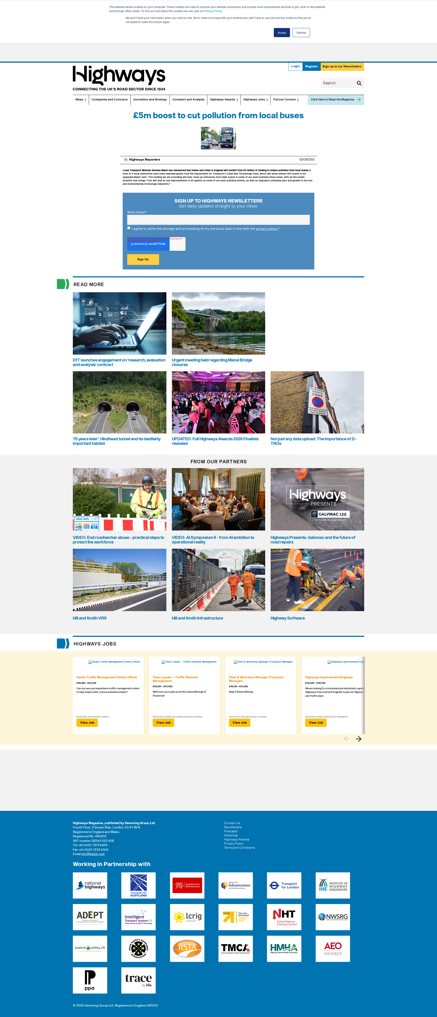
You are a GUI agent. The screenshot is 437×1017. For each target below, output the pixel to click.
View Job (87, 722)
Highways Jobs (254, 100)
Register (311, 66)
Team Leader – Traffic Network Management (175, 679)
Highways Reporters (144, 159)
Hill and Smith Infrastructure (197, 618)
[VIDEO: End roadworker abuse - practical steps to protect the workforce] (119, 499)
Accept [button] (282, 32)
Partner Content (284, 100)
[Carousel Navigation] (354, 738)
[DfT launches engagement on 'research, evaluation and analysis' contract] (119, 323)
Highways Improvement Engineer (329, 677)
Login (295, 66)
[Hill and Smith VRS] (119, 580)
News (79, 100)
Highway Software (288, 618)
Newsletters (232, 827)
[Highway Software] (317, 580)
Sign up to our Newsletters (342, 66)
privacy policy (267, 228)
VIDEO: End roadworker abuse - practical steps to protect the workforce (118, 540)
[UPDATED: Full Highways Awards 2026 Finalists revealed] (218, 402)
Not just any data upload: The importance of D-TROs (314, 441)
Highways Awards (222, 100)
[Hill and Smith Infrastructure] (218, 580)
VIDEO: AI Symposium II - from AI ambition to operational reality (213, 540)
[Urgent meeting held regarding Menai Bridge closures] (218, 323)
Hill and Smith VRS (90, 618)
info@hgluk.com (93, 854)
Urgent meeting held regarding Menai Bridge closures (212, 362)
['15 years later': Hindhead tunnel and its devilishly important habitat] (119, 402)
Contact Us (232, 823)
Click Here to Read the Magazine (332, 99)
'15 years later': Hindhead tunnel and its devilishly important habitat (117, 441)
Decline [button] (301, 32)
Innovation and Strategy (150, 100)
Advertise (231, 835)
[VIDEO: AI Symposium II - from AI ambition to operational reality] (218, 499)
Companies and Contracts (110, 100)
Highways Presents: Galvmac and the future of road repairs (313, 540)
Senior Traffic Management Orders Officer (106, 677)
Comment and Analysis (188, 100)
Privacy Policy (212, 11)
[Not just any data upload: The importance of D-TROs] (317, 402)
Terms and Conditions (239, 847)
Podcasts (230, 831)
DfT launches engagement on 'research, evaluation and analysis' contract (119, 362)
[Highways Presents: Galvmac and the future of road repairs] (317, 499)
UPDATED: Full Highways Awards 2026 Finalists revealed (215, 441)
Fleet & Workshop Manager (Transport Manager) (256, 679)
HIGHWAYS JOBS (95, 644)
